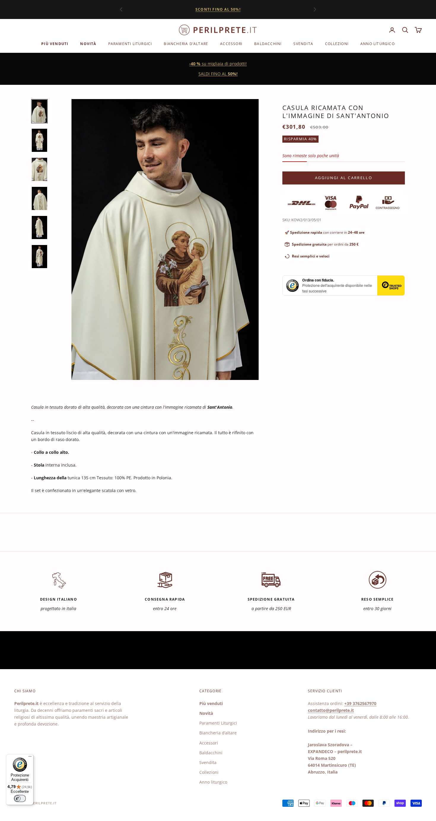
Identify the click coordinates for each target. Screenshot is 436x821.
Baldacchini (267, 43)
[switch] (20, 798)
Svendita (303, 43)
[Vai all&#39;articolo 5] (39, 227)
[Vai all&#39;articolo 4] (39, 198)
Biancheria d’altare (186, 43)
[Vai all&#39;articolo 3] (39, 169)
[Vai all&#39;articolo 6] (39, 256)
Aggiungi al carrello (343, 177)
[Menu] (30, 757)
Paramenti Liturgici (130, 43)
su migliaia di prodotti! (218, 63)
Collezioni (337, 43)
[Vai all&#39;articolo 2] (39, 140)
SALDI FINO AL (218, 74)
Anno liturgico (377, 43)
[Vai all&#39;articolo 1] (39, 111)
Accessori (231, 43)
